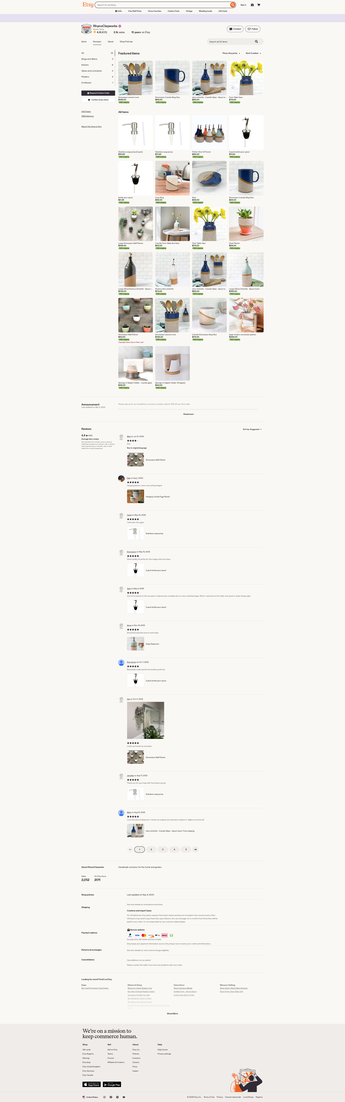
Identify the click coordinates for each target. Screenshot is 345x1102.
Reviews (97, 41)
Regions (259, 1097)
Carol (129, 515)
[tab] (98, 53)
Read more (188, 414)
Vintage (189, 11)
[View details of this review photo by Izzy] (145, 720)
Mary (129, 812)
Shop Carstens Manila (183, 988)
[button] (235, 29)
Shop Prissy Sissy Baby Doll (231, 991)
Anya (129, 625)
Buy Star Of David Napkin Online (141, 991)
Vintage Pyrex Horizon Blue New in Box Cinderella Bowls (148, 1006)
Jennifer (130, 775)
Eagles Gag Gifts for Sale (184, 995)
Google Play (112, 1084)
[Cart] (259, 5)
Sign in (243, 5)
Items (84, 41)
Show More (172, 1013)
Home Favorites (154, 11)
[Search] (233, 5)
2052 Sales (86, 111)
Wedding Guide (205, 11)
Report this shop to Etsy (91, 126)
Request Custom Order (99, 93)
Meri (129, 436)
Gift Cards (223, 11)
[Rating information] (94, 32)
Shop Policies (126, 41)
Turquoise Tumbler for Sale (139, 995)
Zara (129, 588)
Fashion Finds (173, 11)
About (110, 41)
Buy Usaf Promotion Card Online (94, 988)
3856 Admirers (87, 116)
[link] (130, 849)
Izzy (128, 699)
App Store (91, 1084)
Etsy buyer (131, 552)
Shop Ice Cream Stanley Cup (140, 988)
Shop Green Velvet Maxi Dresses (234, 988)
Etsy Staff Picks (135, 11)
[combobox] (162, 5)
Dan (128, 478)
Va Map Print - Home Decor (185, 991)
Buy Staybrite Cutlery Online (139, 998)
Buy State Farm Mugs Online (140, 1002)
